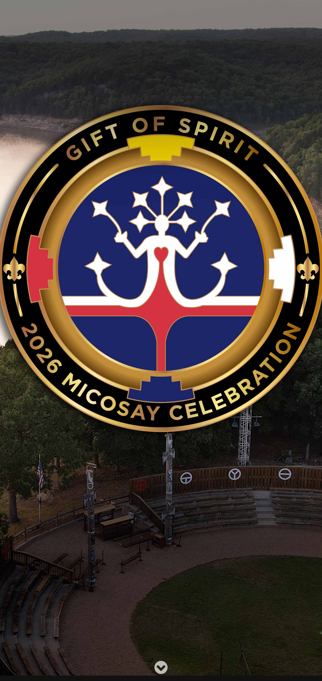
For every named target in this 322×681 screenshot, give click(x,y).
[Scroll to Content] (161, 667)
